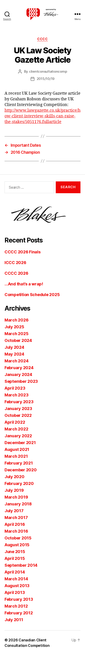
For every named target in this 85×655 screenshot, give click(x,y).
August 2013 (17, 585)
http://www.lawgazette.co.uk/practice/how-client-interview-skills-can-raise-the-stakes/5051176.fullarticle (42, 116)
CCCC (42, 39)
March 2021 (16, 456)
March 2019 (16, 497)
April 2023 (15, 388)
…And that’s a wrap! (24, 284)
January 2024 (18, 374)
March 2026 (16, 320)
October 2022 (18, 415)
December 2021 (20, 442)
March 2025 (16, 333)
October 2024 (18, 340)
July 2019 (14, 490)
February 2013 (19, 599)
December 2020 (21, 469)
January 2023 (18, 408)
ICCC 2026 (15, 262)
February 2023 (19, 401)
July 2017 (14, 510)
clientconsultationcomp (48, 71)
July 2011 (14, 619)
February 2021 (19, 463)
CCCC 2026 (16, 273)
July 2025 (14, 326)
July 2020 (14, 476)
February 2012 (19, 613)
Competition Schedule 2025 (32, 294)
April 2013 (15, 592)
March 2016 (16, 531)
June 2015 (15, 551)
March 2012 (16, 606)
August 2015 (17, 544)
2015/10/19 (45, 79)
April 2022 (15, 422)
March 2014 (16, 578)
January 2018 (18, 504)
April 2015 (15, 558)
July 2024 (14, 347)
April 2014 (15, 572)
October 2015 (18, 538)
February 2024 (19, 367)
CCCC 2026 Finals (23, 252)
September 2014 (21, 565)
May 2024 (14, 354)
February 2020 (19, 483)
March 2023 (16, 395)
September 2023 (21, 381)
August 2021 (17, 449)
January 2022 (18, 435)
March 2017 (16, 517)
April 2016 (15, 524)
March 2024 (16, 360)
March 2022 (16, 429)
